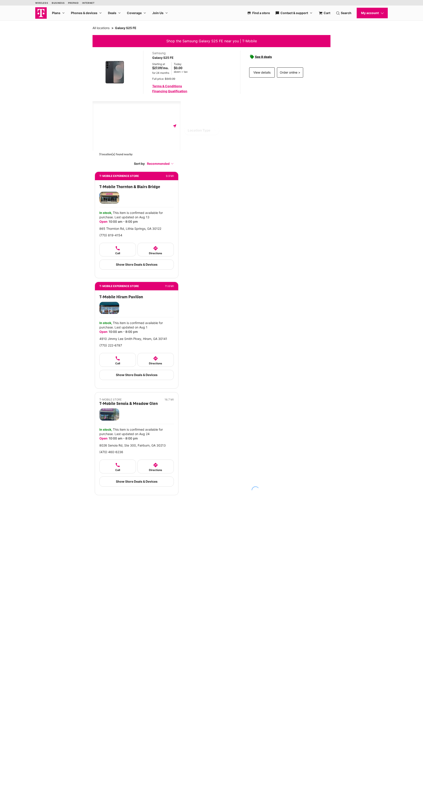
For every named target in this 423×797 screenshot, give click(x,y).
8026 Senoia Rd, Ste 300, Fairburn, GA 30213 (132, 445)
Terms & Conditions (167, 86)
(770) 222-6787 (110, 345)
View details (262, 72)
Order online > (290, 72)
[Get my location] (174, 126)
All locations (101, 28)
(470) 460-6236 (111, 452)
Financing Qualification (169, 91)
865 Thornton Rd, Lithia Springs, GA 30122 (130, 228)
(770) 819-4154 (110, 235)
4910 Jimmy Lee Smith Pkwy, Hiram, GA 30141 (133, 339)
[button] (160, 163)
